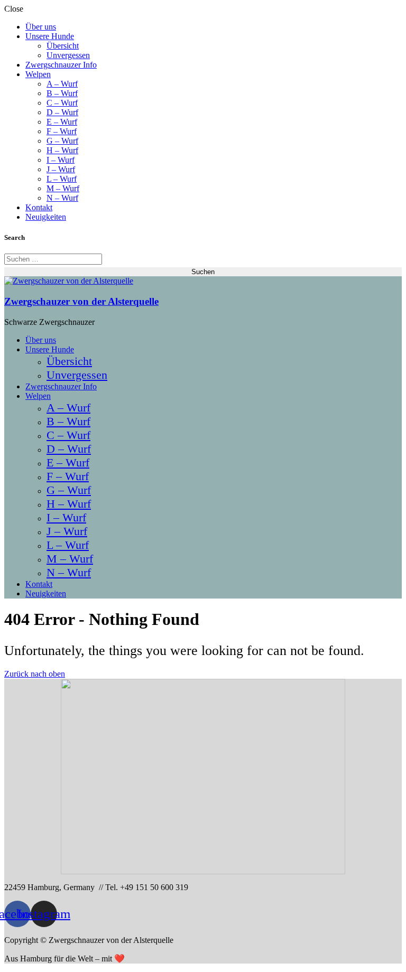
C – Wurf (62, 102)
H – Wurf (62, 150)
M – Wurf (63, 188)
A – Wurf (62, 83)
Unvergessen (68, 55)
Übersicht (63, 45)
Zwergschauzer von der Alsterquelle (81, 301)
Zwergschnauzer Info (61, 64)
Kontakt (38, 207)
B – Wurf (62, 93)
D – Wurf (62, 112)
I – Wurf (61, 159)
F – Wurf (62, 131)
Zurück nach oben (34, 673)
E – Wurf (62, 121)
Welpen (38, 74)
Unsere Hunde (49, 36)
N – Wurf (62, 197)
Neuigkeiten (45, 216)
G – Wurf (62, 140)
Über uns (40, 26)
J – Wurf (61, 169)
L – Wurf (62, 178)
